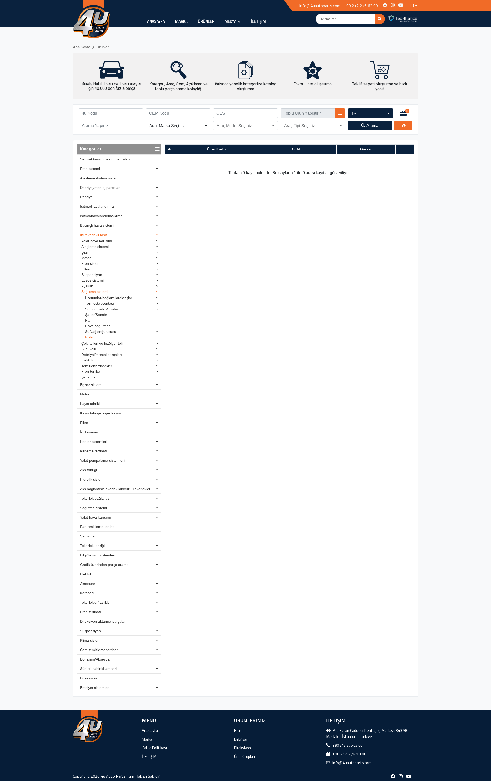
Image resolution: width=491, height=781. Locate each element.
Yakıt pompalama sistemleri (102, 460)
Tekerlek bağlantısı (95, 498)
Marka (181, 21)
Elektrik (87, 360)
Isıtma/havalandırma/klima (101, 216)
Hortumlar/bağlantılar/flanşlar (108, 298)
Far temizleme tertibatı (98, 527)
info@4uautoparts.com (319, 6)
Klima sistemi (90, 640)
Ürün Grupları (244, 757)
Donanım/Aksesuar (95, 659)
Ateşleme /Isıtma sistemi (99, 178)
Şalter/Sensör (96, 315)
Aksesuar (87, 583)
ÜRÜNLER (206, 21)
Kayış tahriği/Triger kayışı (100, 413)
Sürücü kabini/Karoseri (98, 669)
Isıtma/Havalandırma (97, 206)
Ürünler (102, 47)
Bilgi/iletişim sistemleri (97, 555)
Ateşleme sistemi (95, 247)
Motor (86, 258)
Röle (89, 337)
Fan (88, 320)
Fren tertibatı (91, 371)
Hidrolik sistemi (92, 479)
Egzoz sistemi (92, 280)
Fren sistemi (90, 169)
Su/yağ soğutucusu (100, 331)
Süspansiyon (91, 275)
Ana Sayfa (81, 47)
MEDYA (231, 21)
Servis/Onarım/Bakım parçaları (105, 159)
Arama (372, 125)
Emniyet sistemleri (94, 688)
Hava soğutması (98, 326)
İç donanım (89, 432)
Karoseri (87, 593)
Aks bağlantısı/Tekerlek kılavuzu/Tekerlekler (115, 489)
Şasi (84, 252)
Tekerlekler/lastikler (96, 366)
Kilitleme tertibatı (93, 451)
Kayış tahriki (90, 404)
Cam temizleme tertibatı (99, 650)
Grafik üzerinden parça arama (104, 565)
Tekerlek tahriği (92, 546)
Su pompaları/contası (102, 309)
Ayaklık (87, 286)
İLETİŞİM (258, 21)
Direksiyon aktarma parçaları (103, 621)
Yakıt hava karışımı (96, 241)
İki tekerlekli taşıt (93, 235)
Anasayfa (156, 21)
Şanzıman (89, 377)
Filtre (85, 269)
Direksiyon (88, 678)
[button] (370, 113)
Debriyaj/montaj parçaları (100, 187)
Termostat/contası (99, 303)
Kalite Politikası (154, 748)
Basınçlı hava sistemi (97, 225)
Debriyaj (86, 197)
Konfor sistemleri (93, 441)
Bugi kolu (88, 349)
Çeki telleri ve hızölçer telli (102, 343)
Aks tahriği (88, 470)
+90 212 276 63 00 (361, 6)
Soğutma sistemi (94, 292)
